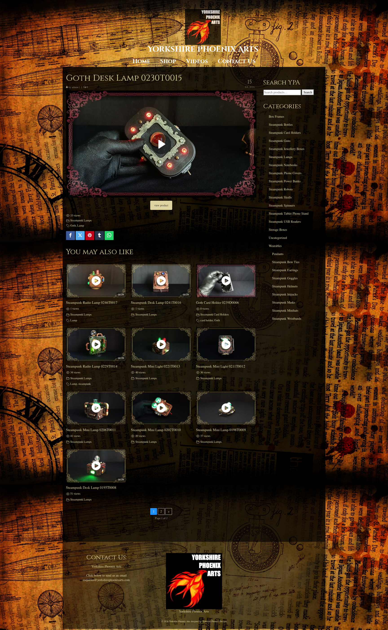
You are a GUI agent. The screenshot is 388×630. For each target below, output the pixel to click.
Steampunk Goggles (285, 278)
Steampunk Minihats (285, 310)
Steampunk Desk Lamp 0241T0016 (156, 302)
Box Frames (276, 116)
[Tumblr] (99, 235)
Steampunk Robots (281, 189)
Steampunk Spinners (282, 205)
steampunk (84, 384)
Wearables (275, 246)
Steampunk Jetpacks (285, 294)
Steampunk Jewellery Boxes (286, 149)
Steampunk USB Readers (285, 221)
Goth (73, 225)
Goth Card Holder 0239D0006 (217, 302)
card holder (206, 320)
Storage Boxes (278, 229)
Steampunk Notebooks (283, 165)
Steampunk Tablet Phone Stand (289, 213)
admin (75, 87)
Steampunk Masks (283, 302)
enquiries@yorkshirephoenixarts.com (106, 580)
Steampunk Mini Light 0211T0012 (220, 366)
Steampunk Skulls (280, 197)
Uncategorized (278, 238)
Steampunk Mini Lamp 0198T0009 (221, 429)
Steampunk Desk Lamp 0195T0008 (91, 487)
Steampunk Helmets (285, 286)
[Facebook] (70, 235)
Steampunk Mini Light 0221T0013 (155, 366)
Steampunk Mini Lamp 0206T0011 (91, 429)
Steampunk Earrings (285, 270)
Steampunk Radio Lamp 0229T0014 (91, 366)
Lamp (80, 225)
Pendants (277, 254)
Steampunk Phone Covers (285, 173)
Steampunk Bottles (281, 124)
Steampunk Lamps (81, 220)
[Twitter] (80, 235)
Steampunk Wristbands (286, 318)
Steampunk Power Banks (284, 181)
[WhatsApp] (109, 235)
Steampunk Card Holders (214, 314)
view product (161, 205)
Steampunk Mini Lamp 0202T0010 (156, 429)
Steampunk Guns (279, 141)
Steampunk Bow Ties (285, 262)
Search (308, 92)
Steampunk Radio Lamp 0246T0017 (91, 302)
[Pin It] (89, 235)
